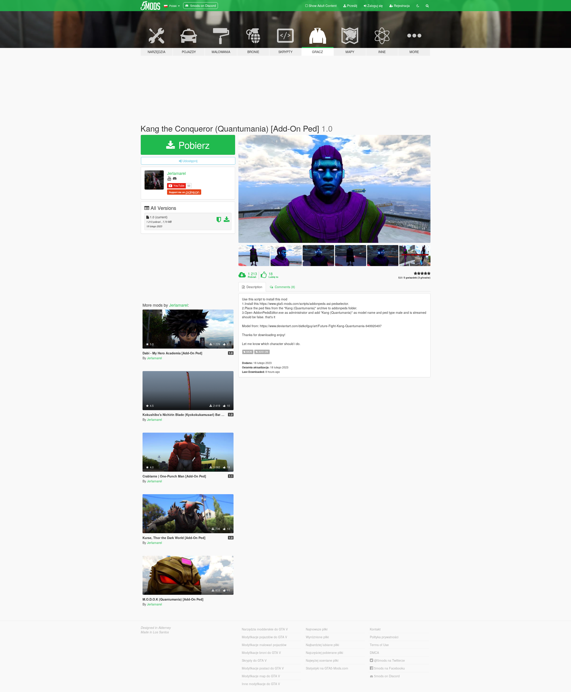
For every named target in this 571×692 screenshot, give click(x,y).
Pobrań (252, 277)
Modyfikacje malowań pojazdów (264, 644)
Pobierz (193, 144)
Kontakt (375, 629)
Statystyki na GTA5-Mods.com (327, 668)
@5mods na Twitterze (389, 660)
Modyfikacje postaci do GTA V (263, 668)
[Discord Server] (174, 178)
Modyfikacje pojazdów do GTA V (264, 637)
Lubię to (273, 277)
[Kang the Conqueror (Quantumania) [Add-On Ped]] (334, 189)
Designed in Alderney (156, 627)
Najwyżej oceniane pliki (322, 660)
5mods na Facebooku (389, 668)
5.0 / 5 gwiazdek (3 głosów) (414, 277)
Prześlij (351, 5)
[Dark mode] (417, 5)
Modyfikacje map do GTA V (261, 676)
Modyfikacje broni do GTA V (261, 652)
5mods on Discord (386, 676)
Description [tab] (253, 287)
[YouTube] (169, 178)
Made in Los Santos (155, 632)
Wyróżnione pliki (317, 637)
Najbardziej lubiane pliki (322, 644)
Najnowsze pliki (316, 629)
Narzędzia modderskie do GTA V (265, 629)
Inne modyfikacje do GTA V (261, 684)
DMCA (374, 652)
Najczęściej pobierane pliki (324, 652)
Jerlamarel (176, 173)
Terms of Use (379, 644)
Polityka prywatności (384, 637)
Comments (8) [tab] (284, 287)
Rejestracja (401, 5)
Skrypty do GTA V (254, 660)
